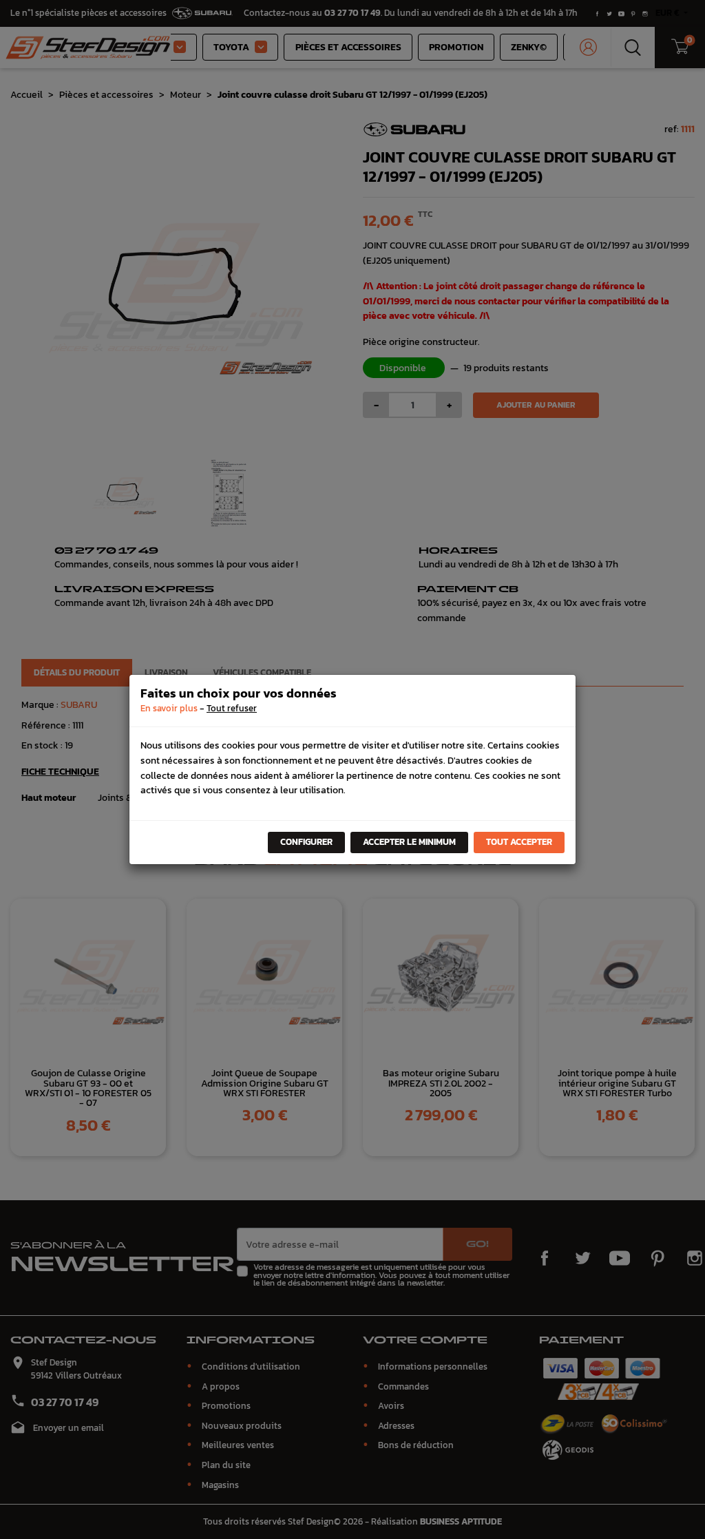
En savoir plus (169, 708)
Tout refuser (232, 708)
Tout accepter (519, 841)
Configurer (306, 841)
